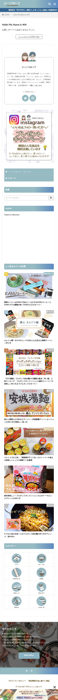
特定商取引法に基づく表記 (39, 681)
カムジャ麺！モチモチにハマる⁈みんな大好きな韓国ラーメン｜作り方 (28, 342)
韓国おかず (49, 429)
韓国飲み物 (49, 273)
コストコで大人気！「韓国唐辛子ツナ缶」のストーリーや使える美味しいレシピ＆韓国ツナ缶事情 (28, 459)
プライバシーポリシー (17, 681)
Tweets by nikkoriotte (11, 215)
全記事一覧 (12, 178)
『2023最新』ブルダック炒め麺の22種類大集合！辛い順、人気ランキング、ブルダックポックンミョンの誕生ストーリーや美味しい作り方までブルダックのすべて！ (28, 381)
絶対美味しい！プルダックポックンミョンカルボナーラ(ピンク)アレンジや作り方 (28, 497)
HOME (6, 15)
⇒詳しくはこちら (35, 85)
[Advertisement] (29, 239)
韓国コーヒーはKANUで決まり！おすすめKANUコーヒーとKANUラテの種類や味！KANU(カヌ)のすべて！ (27, 303)
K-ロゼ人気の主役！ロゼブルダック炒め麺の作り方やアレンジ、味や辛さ (28, 535)
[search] (51, 197)
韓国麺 (51, 312)
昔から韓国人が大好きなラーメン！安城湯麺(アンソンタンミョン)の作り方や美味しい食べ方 (29, 421)
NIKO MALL (29, 655)
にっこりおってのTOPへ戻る (29, 37)
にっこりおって (36, 686)
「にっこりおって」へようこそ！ (20, 171)
